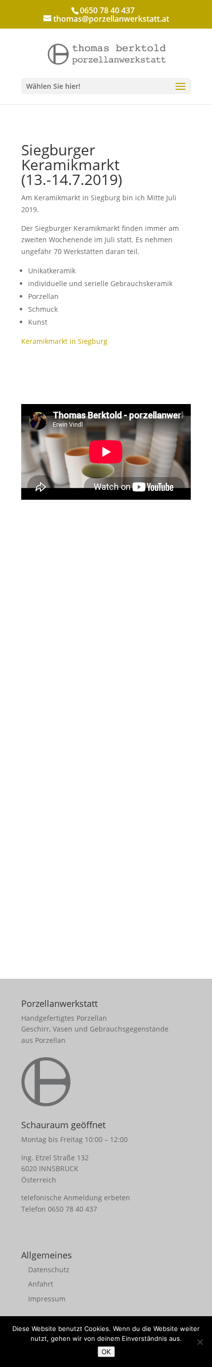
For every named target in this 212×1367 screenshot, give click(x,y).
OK (106, 1352)
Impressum (47, 1298)
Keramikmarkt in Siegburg (64, 341)
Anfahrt (40, 1284)
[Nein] (200, 1342)
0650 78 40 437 (72, 1209)
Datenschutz (49, 1269)
